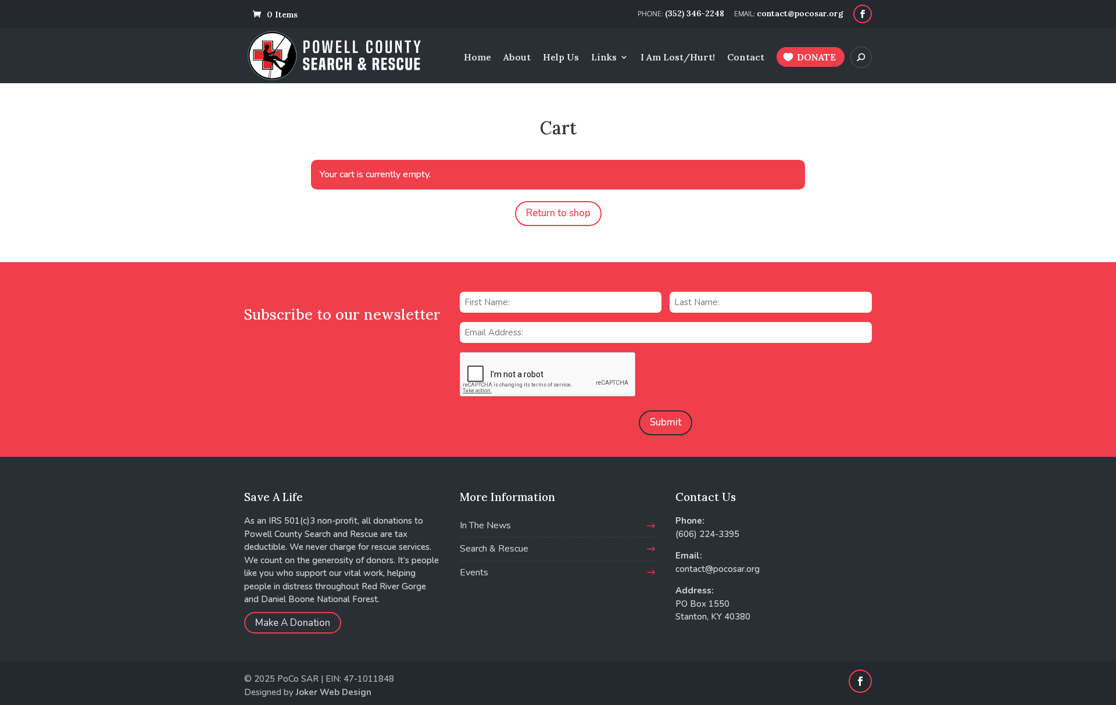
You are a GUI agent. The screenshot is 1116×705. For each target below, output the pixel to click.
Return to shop (558, 213)
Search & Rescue (494, 548)
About (517, 58)
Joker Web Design (333, 692)
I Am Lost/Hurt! (678, 58)
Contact (745, 58)
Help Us (561, 58)
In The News (485, 525)
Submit (665, 422)
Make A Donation (292, 622)
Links (604, 58)
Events (474, 572)
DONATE (816, 57)
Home (477, 58)
